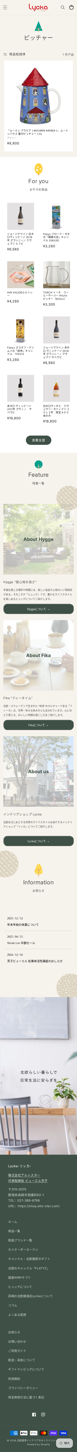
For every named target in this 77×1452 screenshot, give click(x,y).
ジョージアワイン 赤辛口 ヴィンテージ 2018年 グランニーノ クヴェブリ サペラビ (56, 352)
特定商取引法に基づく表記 (26, 1397)
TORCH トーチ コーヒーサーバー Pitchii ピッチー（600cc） (56, 295)
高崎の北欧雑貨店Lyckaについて (30, 1296)
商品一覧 (14, 1231)
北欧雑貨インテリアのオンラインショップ (40, 1440)
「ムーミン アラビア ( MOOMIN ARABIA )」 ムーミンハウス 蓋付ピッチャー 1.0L (37, 132)
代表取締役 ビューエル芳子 (28, 1181)
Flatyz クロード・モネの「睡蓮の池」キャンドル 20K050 (56, 237)
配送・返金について (21, 1360)
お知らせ (14, 1332)
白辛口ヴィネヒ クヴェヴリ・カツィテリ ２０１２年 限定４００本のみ (56, 411)
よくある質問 (17, 1314)
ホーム (12, 1221)
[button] (5, 7)
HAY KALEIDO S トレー (20, 294)
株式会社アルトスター (24, 1175)
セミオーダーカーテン (23, 1249)
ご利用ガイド (17, 1350)
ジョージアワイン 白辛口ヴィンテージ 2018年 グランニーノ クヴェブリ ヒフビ (20, 239)
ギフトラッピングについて (26, 1369)
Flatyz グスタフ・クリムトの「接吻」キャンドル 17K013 (20, 351)
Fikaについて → (38, 725)
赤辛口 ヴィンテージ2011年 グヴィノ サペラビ (19, 409)
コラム (12, 1305)
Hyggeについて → (38, 609)
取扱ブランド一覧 (20, 1240)
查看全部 (38, 440)
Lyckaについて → (39, 841)
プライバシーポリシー (23, 1388)
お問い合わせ (17, 1341)
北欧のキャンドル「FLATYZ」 (29, 1268)
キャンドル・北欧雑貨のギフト (29, 1258)
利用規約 (14, 1378)
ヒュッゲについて (20, 1286)
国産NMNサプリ (19, 1277)
